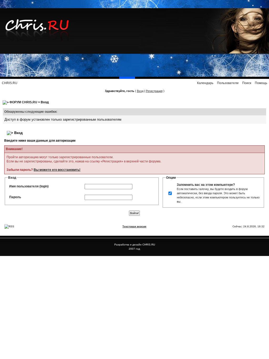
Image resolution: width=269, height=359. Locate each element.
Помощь (261, 83)
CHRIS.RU (9, 83)
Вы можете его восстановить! (57, 170)
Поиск (246, 83)
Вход (140, 91)
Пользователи (228, 83)
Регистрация (154, 91)
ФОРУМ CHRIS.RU (23, 102)
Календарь (205, 83)
